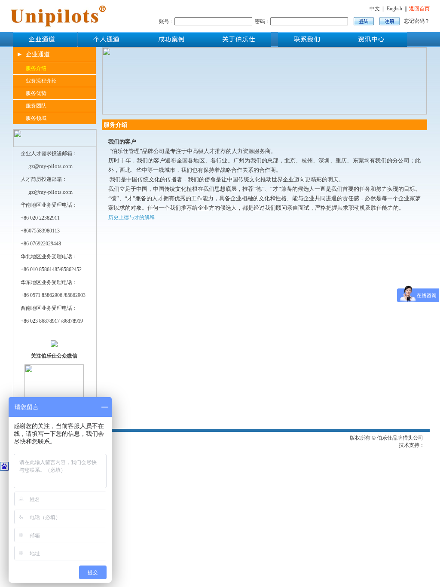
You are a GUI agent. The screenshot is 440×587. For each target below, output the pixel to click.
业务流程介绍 (41, 81)
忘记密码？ (417, 21)
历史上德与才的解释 (131, 217)
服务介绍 (36, 68)
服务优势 (36, 93)
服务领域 (36, 118)
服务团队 (36, 106)
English (394, 9)
